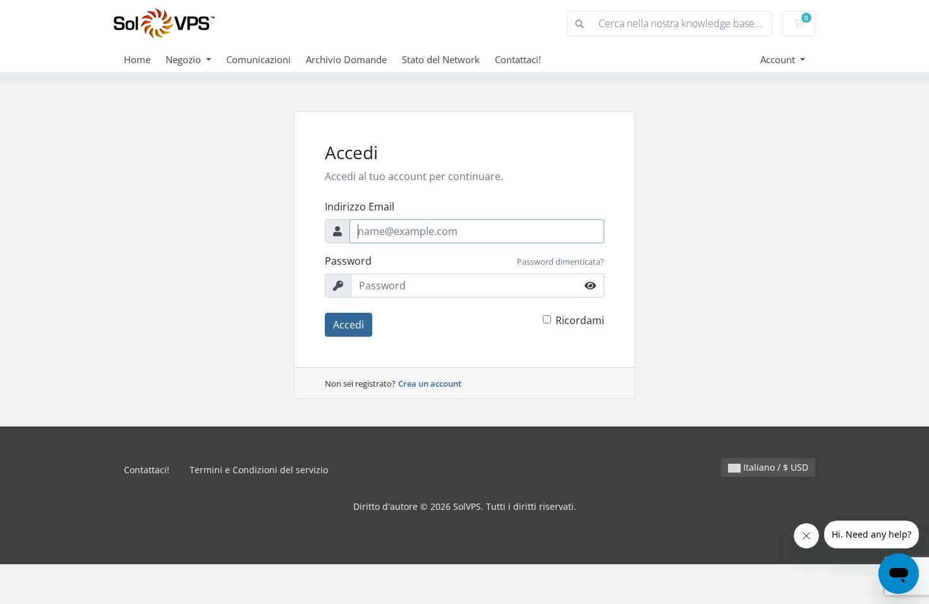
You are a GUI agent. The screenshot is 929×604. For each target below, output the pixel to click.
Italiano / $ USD (774, 467)
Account (779, 59)
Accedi (348, 325)
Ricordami (580, 320)
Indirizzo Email (359, 207)
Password (348, 261)
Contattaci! (518, 59)
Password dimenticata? (560, 261)
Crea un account (429, 383)
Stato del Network (441, 59)
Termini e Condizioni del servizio (259, 470)
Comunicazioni (258, 59)
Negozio (184, 59)
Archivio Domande (346, 59)
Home (137, 59)
